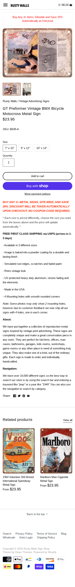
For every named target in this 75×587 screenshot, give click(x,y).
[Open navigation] (5, 5)
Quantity (7, 155)
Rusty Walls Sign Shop (37, 548)
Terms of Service (47, 533)
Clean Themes (23, 552)
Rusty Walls (10, 101)
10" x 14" (41, 148)
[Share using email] (28, 395)
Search (7, 533)
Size (5, 142)
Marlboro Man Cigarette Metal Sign (54, 478)
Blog (63, 533)
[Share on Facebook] (14, 395)
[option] (12, 89)
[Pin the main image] (23, 395)
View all (67, 420)
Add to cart (37, 176)
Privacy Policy (24, 533)
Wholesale (9, 537)
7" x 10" (9, 148)
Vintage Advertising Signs (34, 101)
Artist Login (26, 537)
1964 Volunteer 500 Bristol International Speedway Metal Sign (18, 480)
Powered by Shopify (44, 552)
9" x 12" (25, 148)
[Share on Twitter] (19, 395)
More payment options (37, 194)
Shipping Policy (46, 537)
